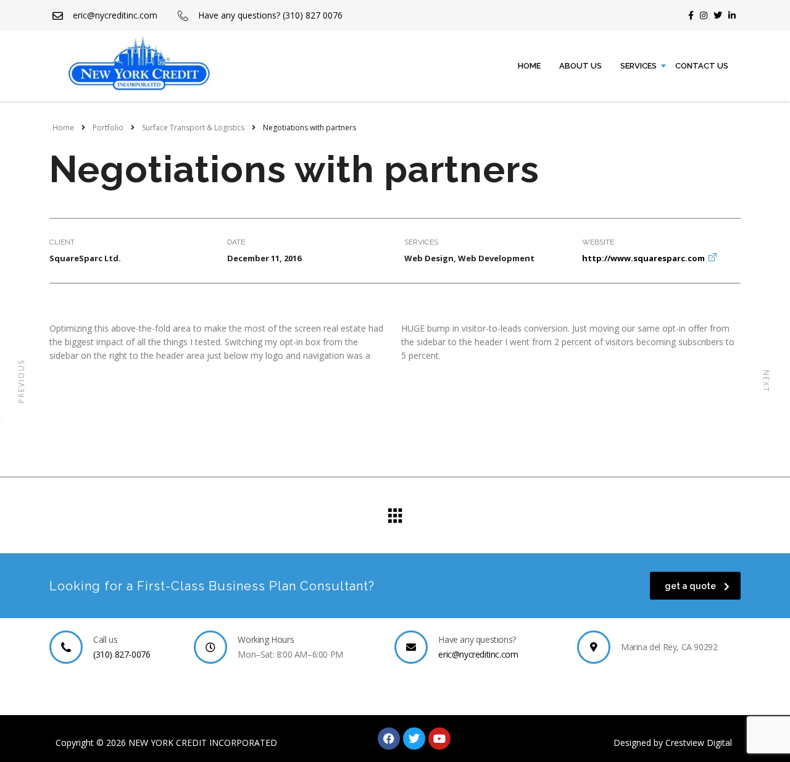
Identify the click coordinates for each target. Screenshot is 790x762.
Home (529, 65)
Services (638, 65)
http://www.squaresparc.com (643, 258)
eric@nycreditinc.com (478, 654)
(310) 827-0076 (121, 654)
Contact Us (701, 65)
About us (580, 65)
